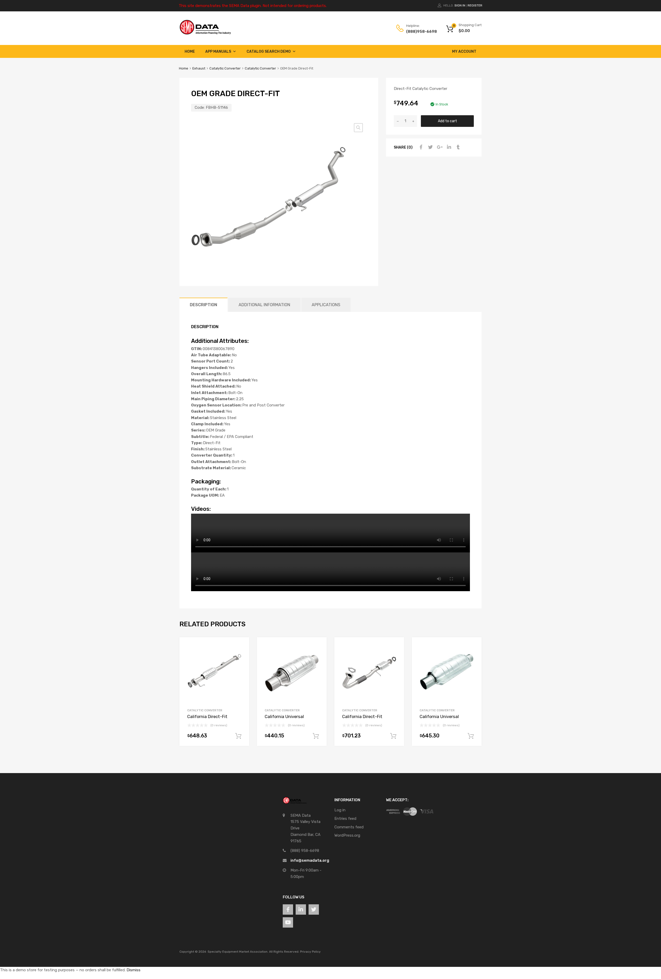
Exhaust (198, 68)
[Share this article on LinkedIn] (448, 147)
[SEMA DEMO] (205, 33)
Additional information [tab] (264, 304)
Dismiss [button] (133, 970)
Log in (339, 810)
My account (464, 51)
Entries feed (345, 818)
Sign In (459, 5)
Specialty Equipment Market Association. (238, 951)
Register (475, 5)
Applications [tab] (326, 304)
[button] (358, 127)
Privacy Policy (310, 951)
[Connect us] (288, 909)
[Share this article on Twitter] (429, 147)
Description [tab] (203, 304)
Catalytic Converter (225, 68)
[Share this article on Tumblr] (457, 147)
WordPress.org (347, 835)
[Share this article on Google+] (439, 147)
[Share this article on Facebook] (420, 147)
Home (190, 51)
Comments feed (349, 827)
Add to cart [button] (238, 736)
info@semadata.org (309, 860)
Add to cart (447, 121)
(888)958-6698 (418, 31)
